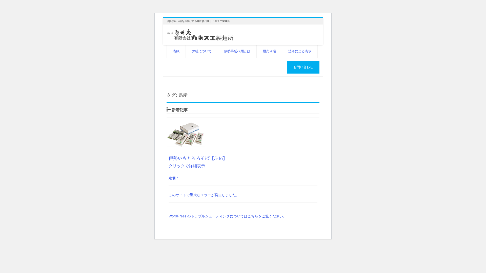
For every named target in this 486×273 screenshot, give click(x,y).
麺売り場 (269, 51)
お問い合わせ (303, 67)
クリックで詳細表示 (198, 167)
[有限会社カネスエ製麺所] (200, 34)
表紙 (176, 51)
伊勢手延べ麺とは (237, 51)
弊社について (202, 51)
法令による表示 (299, 51)
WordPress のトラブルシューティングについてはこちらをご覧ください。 (228, 216)
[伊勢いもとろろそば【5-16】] (243, 134)
